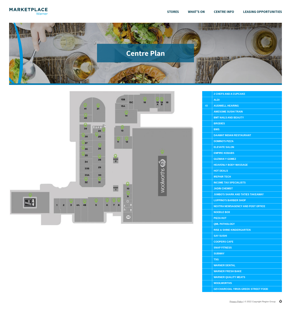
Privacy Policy (236, 301)
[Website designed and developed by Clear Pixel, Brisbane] (280, 301)
